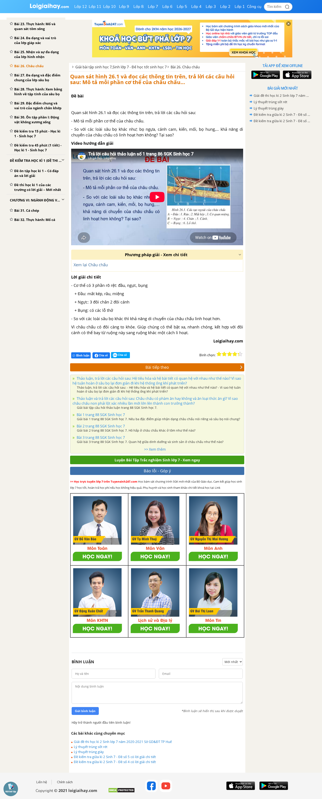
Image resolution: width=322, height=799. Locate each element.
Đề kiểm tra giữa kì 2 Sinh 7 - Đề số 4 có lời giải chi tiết (115, 762)
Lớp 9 (124, 6)
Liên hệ (41, 782)
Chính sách (65, 782)
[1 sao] (219, 354)
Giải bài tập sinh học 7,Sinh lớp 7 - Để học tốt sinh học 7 (121, 67)
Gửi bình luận (85, 711)
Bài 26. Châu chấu (185, 67)
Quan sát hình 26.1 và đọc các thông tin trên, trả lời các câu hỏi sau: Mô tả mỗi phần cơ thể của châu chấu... (152, 79)
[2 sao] (224, 354)
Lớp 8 (138, 6)
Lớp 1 (240, 6)
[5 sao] (240, 354)
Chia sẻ (103, 355)
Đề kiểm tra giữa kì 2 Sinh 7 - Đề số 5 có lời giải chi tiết (115, 757)
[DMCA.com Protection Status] (121, 792)
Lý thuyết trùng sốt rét (90, 746)
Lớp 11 (95, 6)
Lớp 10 (109, 6)
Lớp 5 (182, 6)
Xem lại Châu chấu (91, 264)
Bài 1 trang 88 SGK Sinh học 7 (100, 414)
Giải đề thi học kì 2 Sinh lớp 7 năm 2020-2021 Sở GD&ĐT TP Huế (123, 741)
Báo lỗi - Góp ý (157, 470)
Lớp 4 (196, 6)
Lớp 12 (80, 6)
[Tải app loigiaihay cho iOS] (296, 75)
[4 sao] (234, 354)
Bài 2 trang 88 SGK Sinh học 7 (100, 426)
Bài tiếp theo (157, 367)
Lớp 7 (153, 6)
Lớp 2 (225, 6)
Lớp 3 (211, 6)
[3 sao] (229, 354)
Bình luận (82, 355)
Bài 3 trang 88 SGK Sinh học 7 (100, 437)
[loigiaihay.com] (49, 8)
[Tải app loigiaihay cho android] (265, 75)
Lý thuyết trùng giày (89, 752)
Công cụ (254, 6)
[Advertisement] (282, 193)
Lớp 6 (167, 6)
